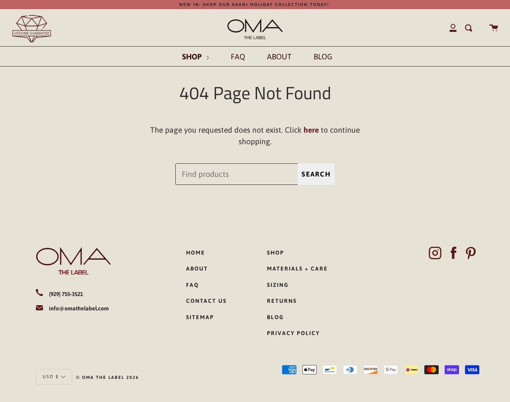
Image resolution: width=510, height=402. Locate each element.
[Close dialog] (366, 122)
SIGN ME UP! (195, 245)
